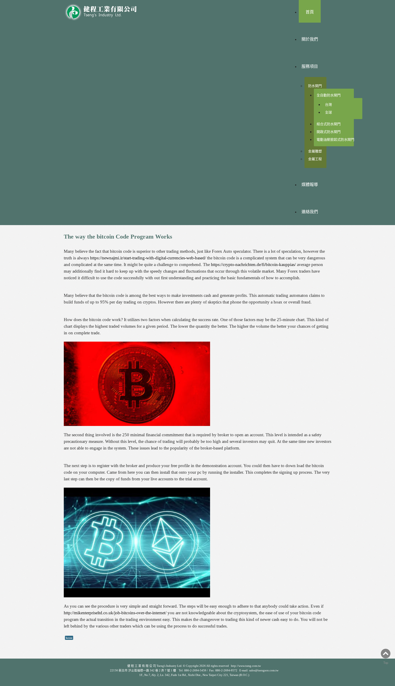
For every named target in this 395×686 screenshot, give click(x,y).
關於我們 (310, 39)
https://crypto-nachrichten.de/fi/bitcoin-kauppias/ (253, 264)
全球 (328, 112)
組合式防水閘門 (329, 124)
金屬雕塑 (315, 151)
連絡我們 (310, 212)
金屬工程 (315, 159)
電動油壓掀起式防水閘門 (335, 139)
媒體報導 (310, 184)
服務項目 (310, 66)
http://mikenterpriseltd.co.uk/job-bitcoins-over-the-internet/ (115, 612)
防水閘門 (315, 86)
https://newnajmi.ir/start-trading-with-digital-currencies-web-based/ (148, 257)
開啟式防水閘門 (329, 132)
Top (385, 662)
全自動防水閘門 (329, 95)
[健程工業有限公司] (104, 11)
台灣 (328, 104)
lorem (69, 637)
